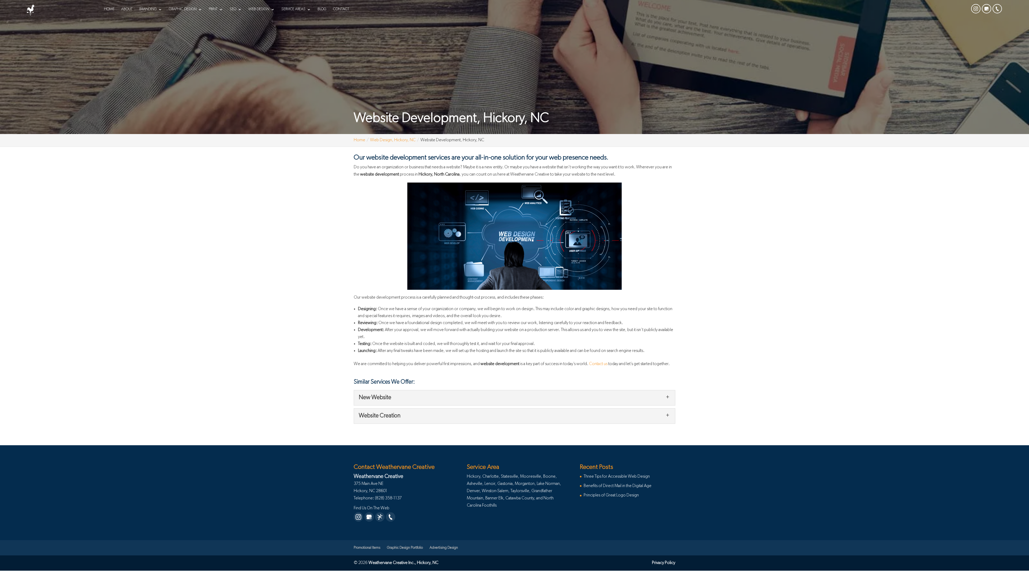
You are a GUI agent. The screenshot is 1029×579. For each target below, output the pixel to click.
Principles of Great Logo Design (611, 495)
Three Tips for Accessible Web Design (617, 476)
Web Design (258, 9)
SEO (233, 9)
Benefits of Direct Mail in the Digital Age (617, 486)
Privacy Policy (663, 563)
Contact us (598, 364)
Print (213, 9)
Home (109, 9)
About (127, 9)
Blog (322, 9)
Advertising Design (444, 548)
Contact (341, 9)
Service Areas (293, 9)
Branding (148, 9)
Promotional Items (367, 548)
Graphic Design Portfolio (405, 548)
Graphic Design (183, 9)
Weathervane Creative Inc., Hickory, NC (403, 563)
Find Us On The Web (371, 508)
